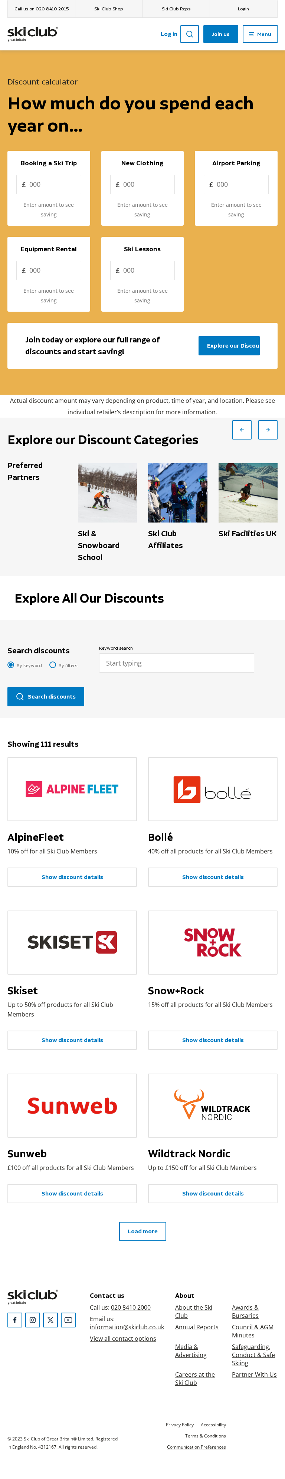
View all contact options (123, 1338)
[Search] (189, 34)
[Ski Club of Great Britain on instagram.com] (32, 1320)
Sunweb (27, 1153)
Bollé (160, 837)
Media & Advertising (191, 1351)
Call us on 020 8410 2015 (41, 8)
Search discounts (38, 650)
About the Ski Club (193, 1311)
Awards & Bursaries (245, 1311)
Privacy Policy (180, 1424)
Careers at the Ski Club (195, 1378)
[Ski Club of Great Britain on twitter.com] (50, 1320)
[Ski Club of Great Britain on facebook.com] (14, 1320)
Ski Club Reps (176, 8)
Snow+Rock (176, 990)
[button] (242, 430)
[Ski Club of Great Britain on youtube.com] (68, 1320)
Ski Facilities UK (247, 533)
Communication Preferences (196, 1447)
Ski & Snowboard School (98, 545)
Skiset (22, 990)
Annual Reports (197, 1327)
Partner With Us (254, 1374)
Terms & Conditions (205, 1436)
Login (243, 8)
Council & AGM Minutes (252, 1331)
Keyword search (116, 648)
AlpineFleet (35, 837)
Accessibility (213, 1424)
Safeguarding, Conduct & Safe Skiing (253, 1355)
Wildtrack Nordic (189, 1153)
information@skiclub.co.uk (127, 1327)
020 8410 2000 (131, 1307)
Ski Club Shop (108, 8)
